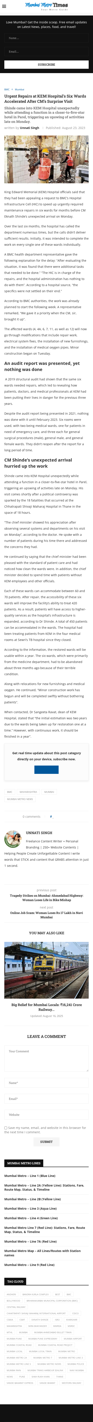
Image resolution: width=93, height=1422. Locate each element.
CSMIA (10, 1319)
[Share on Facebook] (57, 816)
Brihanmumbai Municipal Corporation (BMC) (52, 1300)
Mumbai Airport (73, 1338)
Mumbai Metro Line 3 (71, 1357)
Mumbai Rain (14, 1370)
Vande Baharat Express (20, 1382)
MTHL (10, 1332)
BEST (57, 1294)
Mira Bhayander (37, 1326)
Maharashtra (28, 791)
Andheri (11, 1294)
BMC (9, 791)
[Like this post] (53, 816)
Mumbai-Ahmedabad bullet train (53, 1332)
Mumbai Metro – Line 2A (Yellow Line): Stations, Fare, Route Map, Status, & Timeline (44, 1187)
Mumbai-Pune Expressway (42, 1338)
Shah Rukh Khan (41, 1376)
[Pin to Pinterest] (63, 816)
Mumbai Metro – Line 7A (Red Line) (30, 1241)
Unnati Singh (29, 128)
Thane (59, 1376)
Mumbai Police (75, 1363)
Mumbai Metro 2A (17, 1357)
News (10, 1376)
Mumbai (49, 791)
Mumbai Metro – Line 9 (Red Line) (29, 1265)
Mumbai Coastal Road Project (55, 1344)
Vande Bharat (47, 1382)
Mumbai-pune (14, 1338)
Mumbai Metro (66, 1351)
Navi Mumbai (77, 1370)
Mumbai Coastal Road (19, 1344)
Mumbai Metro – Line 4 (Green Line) (31, 1218)
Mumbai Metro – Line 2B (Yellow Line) (32, 1199)
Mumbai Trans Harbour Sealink (45, 1370)
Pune (22, 1376)
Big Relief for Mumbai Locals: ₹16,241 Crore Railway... (46, 1007)
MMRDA (57, 1326)
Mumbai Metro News (20, 799)
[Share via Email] (71, 816)
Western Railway (71, 1382)
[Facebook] (42, 1413)
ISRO (57, 1319)
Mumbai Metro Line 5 (19, 1363)
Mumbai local (14, 1351)
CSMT (22, 1319)
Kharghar (71, 1319)
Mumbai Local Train (40, 1351)
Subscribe (47, 770)
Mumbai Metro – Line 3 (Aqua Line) (30, 1208)
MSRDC (71, 1326)
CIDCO (75, 1313)
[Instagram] (51, 1413)
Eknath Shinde (40, 1319)
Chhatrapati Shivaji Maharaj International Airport (36, 1313)
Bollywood (13, 1300)
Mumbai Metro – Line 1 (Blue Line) (29, 1176)
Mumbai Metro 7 (42, 1357)
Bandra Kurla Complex (35, 1294)
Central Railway (16, 1307)
